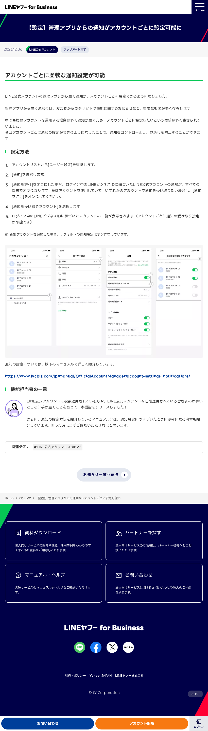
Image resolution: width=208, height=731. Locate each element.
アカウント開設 (142, 723)
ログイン (199, 727)
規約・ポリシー (75, 675)
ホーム (9, 498)
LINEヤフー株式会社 (129, 675)
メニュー (200, 10)
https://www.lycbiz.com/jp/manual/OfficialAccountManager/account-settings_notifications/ (97, 376)
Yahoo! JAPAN (101, 675)
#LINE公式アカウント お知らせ (57, 447)
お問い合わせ (47, 723)
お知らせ (25, 498)
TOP (197, 694)
